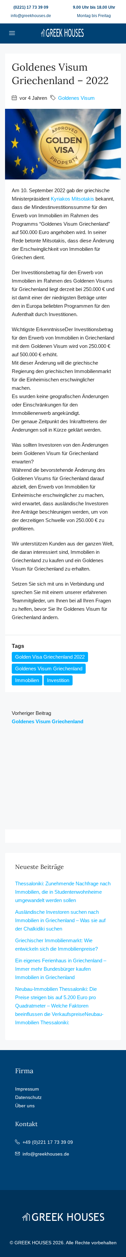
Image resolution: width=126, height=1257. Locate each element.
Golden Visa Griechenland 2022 (50, 657)
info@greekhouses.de (31, 15)
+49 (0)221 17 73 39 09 (48, 1142)
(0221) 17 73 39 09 (30, 7)
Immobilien (27, 680)
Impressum (27, 1089)
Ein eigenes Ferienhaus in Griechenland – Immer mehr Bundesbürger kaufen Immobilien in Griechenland (60, 969)
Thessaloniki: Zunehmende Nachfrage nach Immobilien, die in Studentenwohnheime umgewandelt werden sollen (63, 892)
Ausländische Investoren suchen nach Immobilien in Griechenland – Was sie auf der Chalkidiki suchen (60, 920)
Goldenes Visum (76, 98)
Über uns (25, 1105)
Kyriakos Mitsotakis (72, 199)
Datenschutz (28, 1097)
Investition (58, 680)
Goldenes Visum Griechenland (48, 668)
